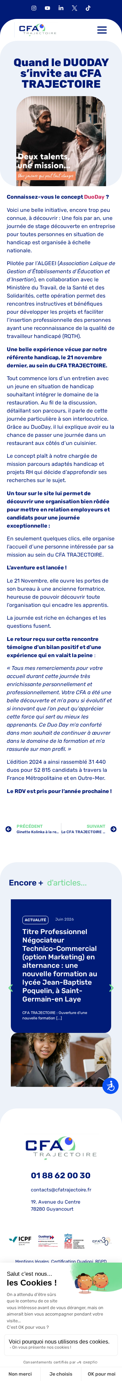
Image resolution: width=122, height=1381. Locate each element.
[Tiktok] (88, 8)
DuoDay (94, 197)
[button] (102, 30)
